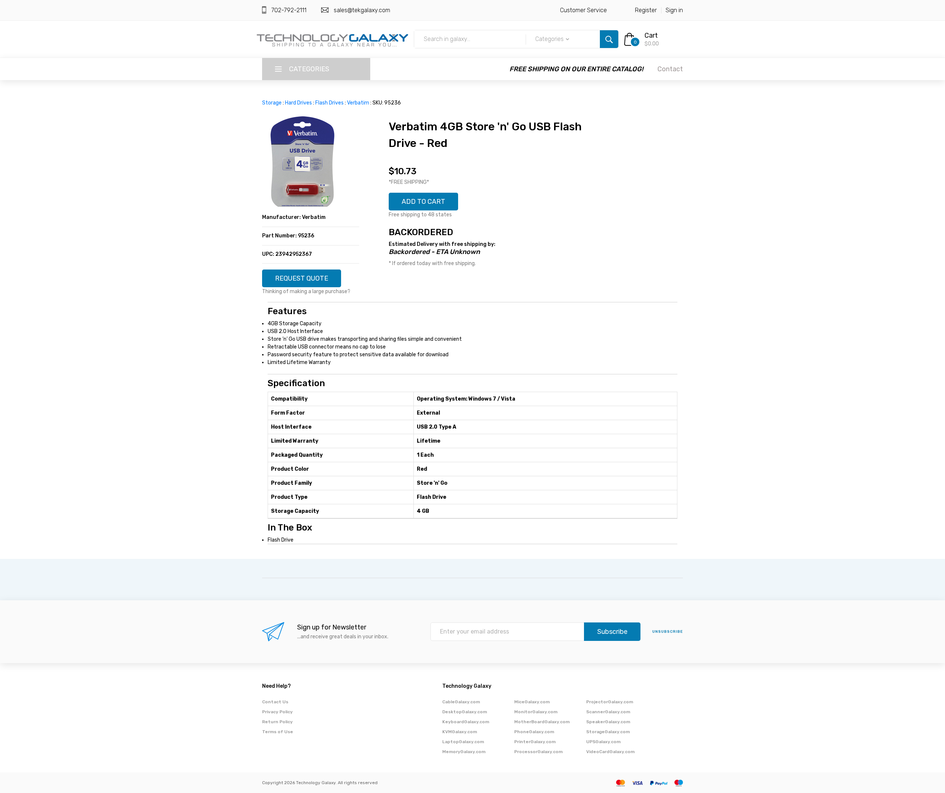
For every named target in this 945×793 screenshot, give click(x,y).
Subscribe (612, 632)
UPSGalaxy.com (603, 741)
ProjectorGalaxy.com (609, 701)
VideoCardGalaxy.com (610, 751)
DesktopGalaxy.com (464, 711)
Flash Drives (329, 103)
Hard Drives (298, 103)
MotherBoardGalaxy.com (542, 721)
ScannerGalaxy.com (608, 711)
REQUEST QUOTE (301, 278)
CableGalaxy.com (461, 701)
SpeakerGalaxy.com (608, 721)
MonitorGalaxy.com (535, 711)
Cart (651, 35)
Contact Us (275, 701)
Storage (272, 103)
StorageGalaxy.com (608, 731)
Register (646, 10)
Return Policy (277, 721)
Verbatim (358, 103)
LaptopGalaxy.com (463, 741)
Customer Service (583, 10)
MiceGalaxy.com (532, 701)
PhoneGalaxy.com (534, 731)
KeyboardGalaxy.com (465, 721)
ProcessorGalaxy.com (538, 751)
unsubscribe (667, 631)
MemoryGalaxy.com (463, 751)
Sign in (674, 10)
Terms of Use (277, 731)
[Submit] (609, 39)
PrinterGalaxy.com (535, 741)
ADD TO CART (423, 202)
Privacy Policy (277, 711)
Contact (670, 69)
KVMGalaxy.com (459, 731)
